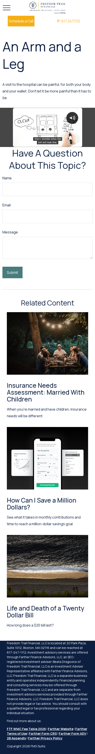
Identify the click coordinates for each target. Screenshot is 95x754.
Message (10, 232)
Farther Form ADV (72, 733)
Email (6, 205)
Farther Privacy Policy (45, 738)
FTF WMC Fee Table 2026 (26, 729)
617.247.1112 (68, 21)
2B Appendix (16, 738)
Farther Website (60, 729)
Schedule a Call (21, 21)
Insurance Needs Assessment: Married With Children (45, 392)
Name (7, 178)
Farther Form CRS (43, 733)
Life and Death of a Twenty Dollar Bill (45, 611)
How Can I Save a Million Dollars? (41, 503)
